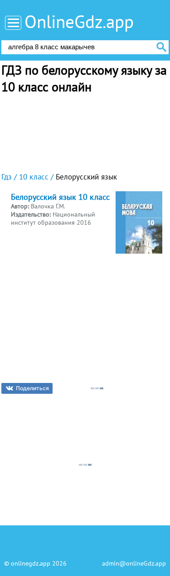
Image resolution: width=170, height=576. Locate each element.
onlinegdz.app (30, 563)
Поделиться (32, 388)
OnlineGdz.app (79, 21)
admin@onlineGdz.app (134, 563)
